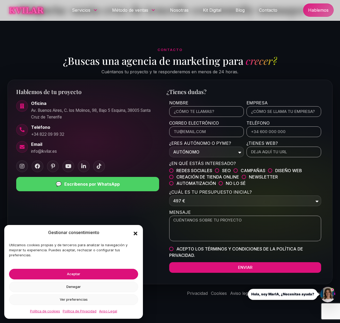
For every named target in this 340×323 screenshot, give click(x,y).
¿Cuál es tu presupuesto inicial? (210, 192)
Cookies (219, 293)
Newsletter (263, 177)
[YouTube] (68, 166)
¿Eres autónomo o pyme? (200, 143)
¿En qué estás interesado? (202, 163)
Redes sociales (194, 170)
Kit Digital (212, 10)
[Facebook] (37, 166)
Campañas (253, 170)
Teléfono (258, 123)
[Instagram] (22, 166)
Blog (240, 10)
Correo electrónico (194, 123)
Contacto (268, 10)
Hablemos (318, 10)
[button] (135, 233)
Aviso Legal (108, 311)
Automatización (196, 183)
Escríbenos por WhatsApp (88, 184)
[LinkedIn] (84, 166)
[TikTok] (99, 166)
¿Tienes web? (262, 143)
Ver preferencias (74, 299)
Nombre (178, 103)
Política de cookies (45, 311)
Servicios (81, 10)
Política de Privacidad (79, 311)
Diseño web (288, 170)
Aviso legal (241, 293)
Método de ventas (130, 10)
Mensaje (180, 212)
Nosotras (179, 10)
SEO (226, 170)
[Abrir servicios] (95, 10)
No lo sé (236, 183)
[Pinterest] (53, 166)
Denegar (73, 286)
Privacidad (197, 293)
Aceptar (73, 274)
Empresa (257, 103)
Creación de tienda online (207, 177)
